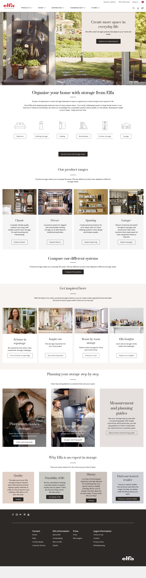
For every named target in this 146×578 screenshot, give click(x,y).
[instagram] (17, 514)
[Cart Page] (143, 8)
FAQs (34, 538)
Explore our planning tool (108, 41)
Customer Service (38, 545)
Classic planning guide (24, 442)
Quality (55, 545)
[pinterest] (25, 514)
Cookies (96, 538)
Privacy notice (98, 542)
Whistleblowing (99, 545)
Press (75, 535)
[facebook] (13, 514)
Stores (34, 535)
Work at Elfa (57, 542)
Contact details (37, 542)
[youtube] (28, 514)
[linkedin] (21, 514)
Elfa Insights (77, 538)
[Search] (134, 8)
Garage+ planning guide (73, 440)
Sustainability (58, 538)
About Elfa (56, 535)
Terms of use (98, 535)
